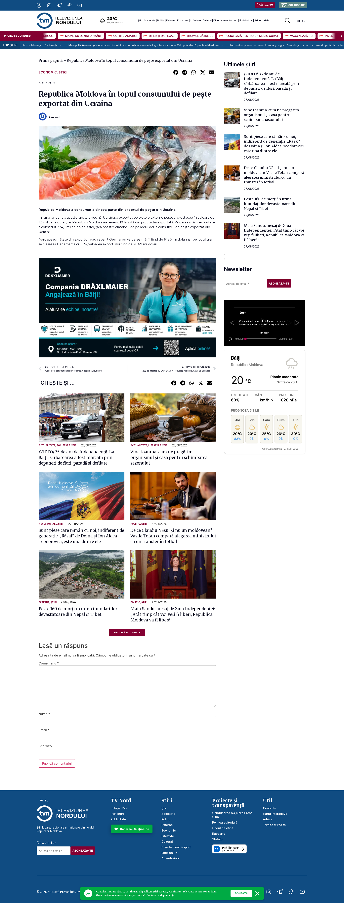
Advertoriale (261, 20)
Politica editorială (224, 822)
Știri (140, 20)
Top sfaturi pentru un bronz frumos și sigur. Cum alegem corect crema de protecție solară (236, 45)
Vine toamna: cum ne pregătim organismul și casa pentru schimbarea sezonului (169, 457)
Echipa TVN (119, 808)
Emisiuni (244, 20)
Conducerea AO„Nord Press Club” (232, 815)
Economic (183, 20)
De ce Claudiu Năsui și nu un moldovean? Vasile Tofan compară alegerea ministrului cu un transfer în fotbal (173, 536)
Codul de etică (222, 828)
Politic (160, 20)
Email (44, 730)
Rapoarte (218, 833)
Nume (44, 713)
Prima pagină (51, 60)
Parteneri (117, 814)
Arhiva (267, 819)
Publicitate (118, 819)
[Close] (257, 893)
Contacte (269, 808)
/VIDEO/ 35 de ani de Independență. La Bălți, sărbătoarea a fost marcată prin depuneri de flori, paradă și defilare (76, 457)
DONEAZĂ (241, 893)
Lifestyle (196, 20)
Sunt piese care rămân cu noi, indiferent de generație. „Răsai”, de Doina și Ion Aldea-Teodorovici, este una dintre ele (81, 536)
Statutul (217, 839)
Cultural (207, 20)
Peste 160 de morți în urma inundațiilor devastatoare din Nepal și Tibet (270, 204)
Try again (264, 332)
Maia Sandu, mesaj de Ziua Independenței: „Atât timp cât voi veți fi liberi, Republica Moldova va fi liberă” (172, 614)
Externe (170, 20)
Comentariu (49, 663)
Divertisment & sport (225, 20)
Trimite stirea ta (274, 825)
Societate (149, 20)
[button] (175, 72)
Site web (45, 745)
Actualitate (47, 445)
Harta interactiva (275, 814)
